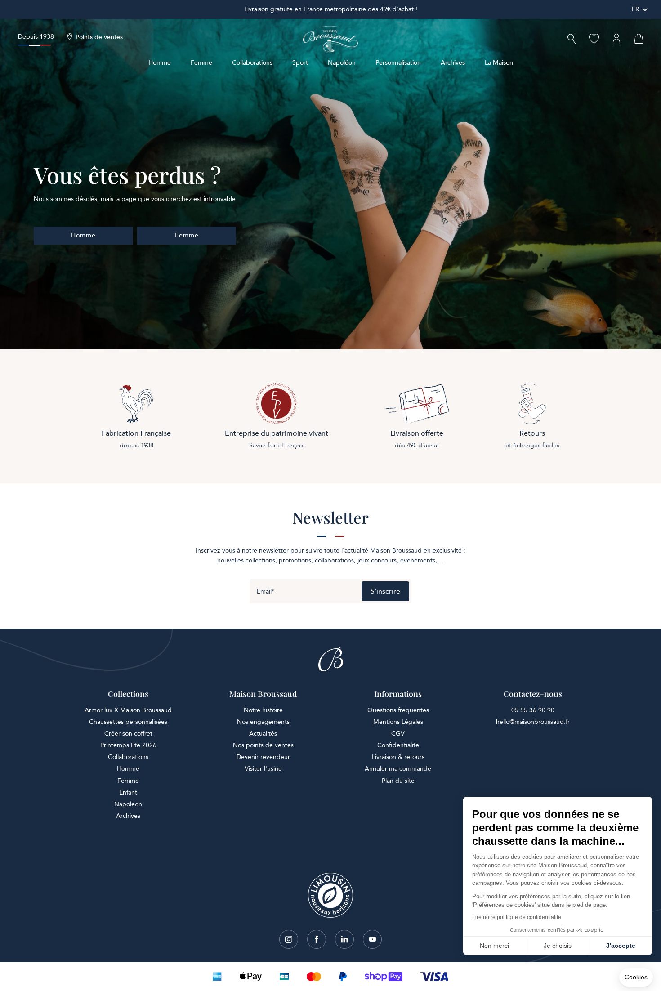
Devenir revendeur (263, 757)
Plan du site (398, 781)
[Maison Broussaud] (330, 39)
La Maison (499, 62)
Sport (300, 62)
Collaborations (252, 62)
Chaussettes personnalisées (128, 722)
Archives (453, 62)
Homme (159, 62)
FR (635, 9)
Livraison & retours (398, 757)
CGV (398, 733)
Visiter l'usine (263, 768)
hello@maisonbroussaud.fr (533, 722)
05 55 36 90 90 (532, 710)
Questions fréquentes (398, 710)
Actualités (263, 733)
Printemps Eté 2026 (128, 745)
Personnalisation (398, 62)
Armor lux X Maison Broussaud (128, 710)
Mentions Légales (398, 722)
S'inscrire (385, 591)
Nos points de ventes (263, 745)
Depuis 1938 (36, 36)
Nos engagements (263, 722)
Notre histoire (263, 710)
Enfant (128, 792)
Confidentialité (398, 745)
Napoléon (342, 62)
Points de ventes (99, 37)
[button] (571, 40)
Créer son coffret (128, 733)
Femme (201, 62)
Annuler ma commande (398, 768)
